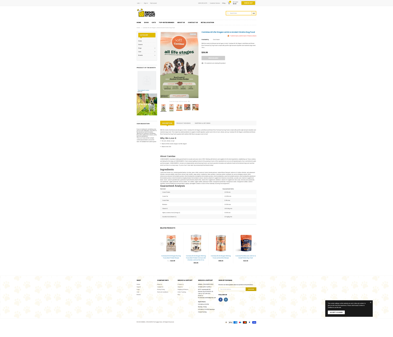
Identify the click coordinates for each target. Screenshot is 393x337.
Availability (205, 39)
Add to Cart (196, 269)
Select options (171, 267)
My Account (153, 3)
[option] (179, 65)
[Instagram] (226, 300)
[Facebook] (221, 300)
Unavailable (213, 58)
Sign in (146, 3)
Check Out (248, 3)
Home (138, 27)
